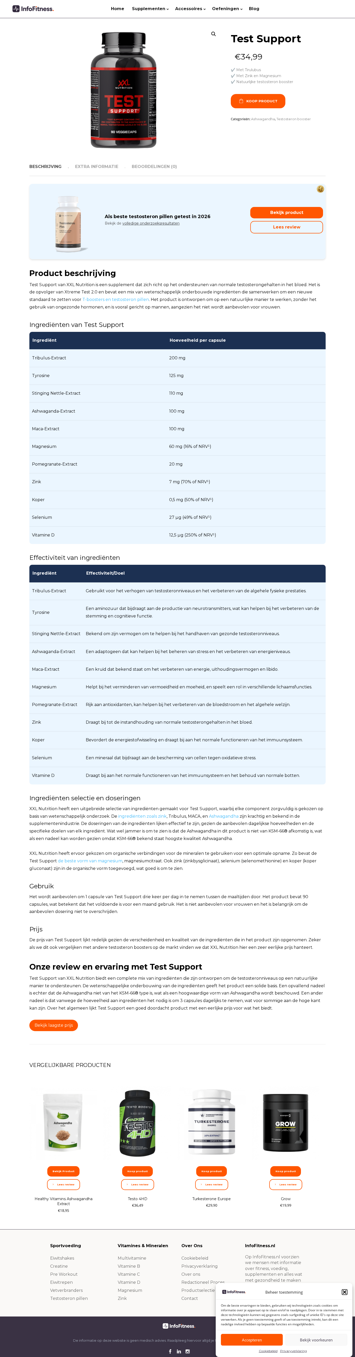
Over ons (190, 1274)
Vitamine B (129, 1266)
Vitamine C (129, 1274)
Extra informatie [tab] (96, 166)
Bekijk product (286, 212)
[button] (344, 1292)
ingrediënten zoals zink (142, 816)
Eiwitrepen (61, 1282)
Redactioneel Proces (203, 1282)
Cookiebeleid (268, 1351)
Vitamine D (129, 1282)
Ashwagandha (263, 119)
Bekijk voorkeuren (316, 1339)
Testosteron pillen (69, 1298)
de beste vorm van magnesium (90, 860)
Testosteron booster (294, 119)
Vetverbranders (66, 1290)
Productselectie (198, 1290)
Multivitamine (132, 1258)
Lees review (286, 227)
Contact (189, 1298)
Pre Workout (64, 1274)
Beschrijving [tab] (45, 166)
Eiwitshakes (62, 1258)
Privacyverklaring (293, 1351)
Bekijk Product (63, 1171)
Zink (122, 1298)
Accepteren (252, 1339)
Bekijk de (142, 223)
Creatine (59, 1266)
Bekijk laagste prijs (54, 1025)
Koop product (262, 101)
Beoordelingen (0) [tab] (154, 166)
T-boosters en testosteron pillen (115, 299)
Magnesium (130, 1290)
